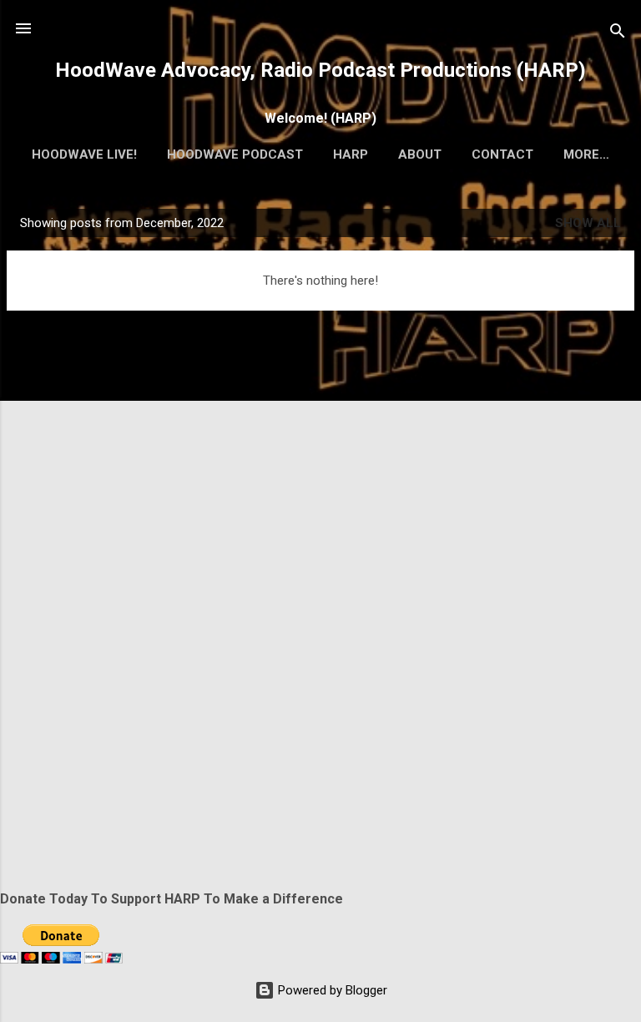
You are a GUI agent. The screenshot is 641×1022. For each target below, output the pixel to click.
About (420, 154)
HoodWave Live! (84, 154)
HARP (350, 154)
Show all (588, 222)
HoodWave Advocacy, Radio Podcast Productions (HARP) (320, 70)
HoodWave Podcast (235, 154)
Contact (502, 154)
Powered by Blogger (331, 990)
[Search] (618, 33)
